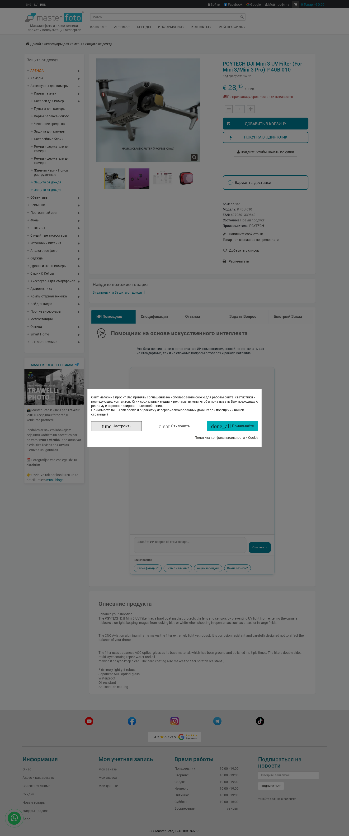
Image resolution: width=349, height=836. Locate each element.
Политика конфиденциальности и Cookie (226, 437)
